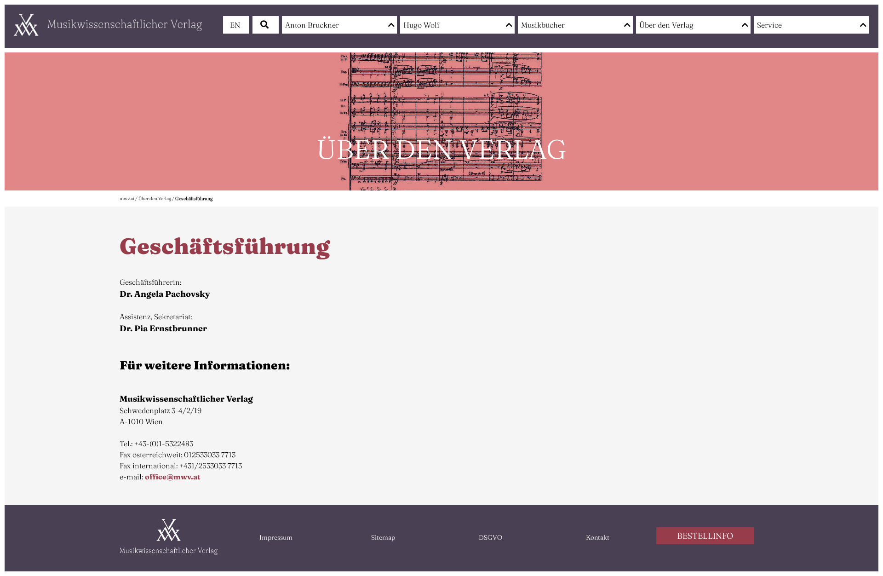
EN (235, 24)
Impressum (275, 537)
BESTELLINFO (705, 535)
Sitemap (383, 537)
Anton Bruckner (312, 24)
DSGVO (490, 537)
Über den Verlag (666, 24)
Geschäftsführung (193, 199)
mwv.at (127, 199)
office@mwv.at (173, 476)
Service (769, 24)
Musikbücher (543, 24)
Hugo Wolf (421, 24)
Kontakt (597, 537)
